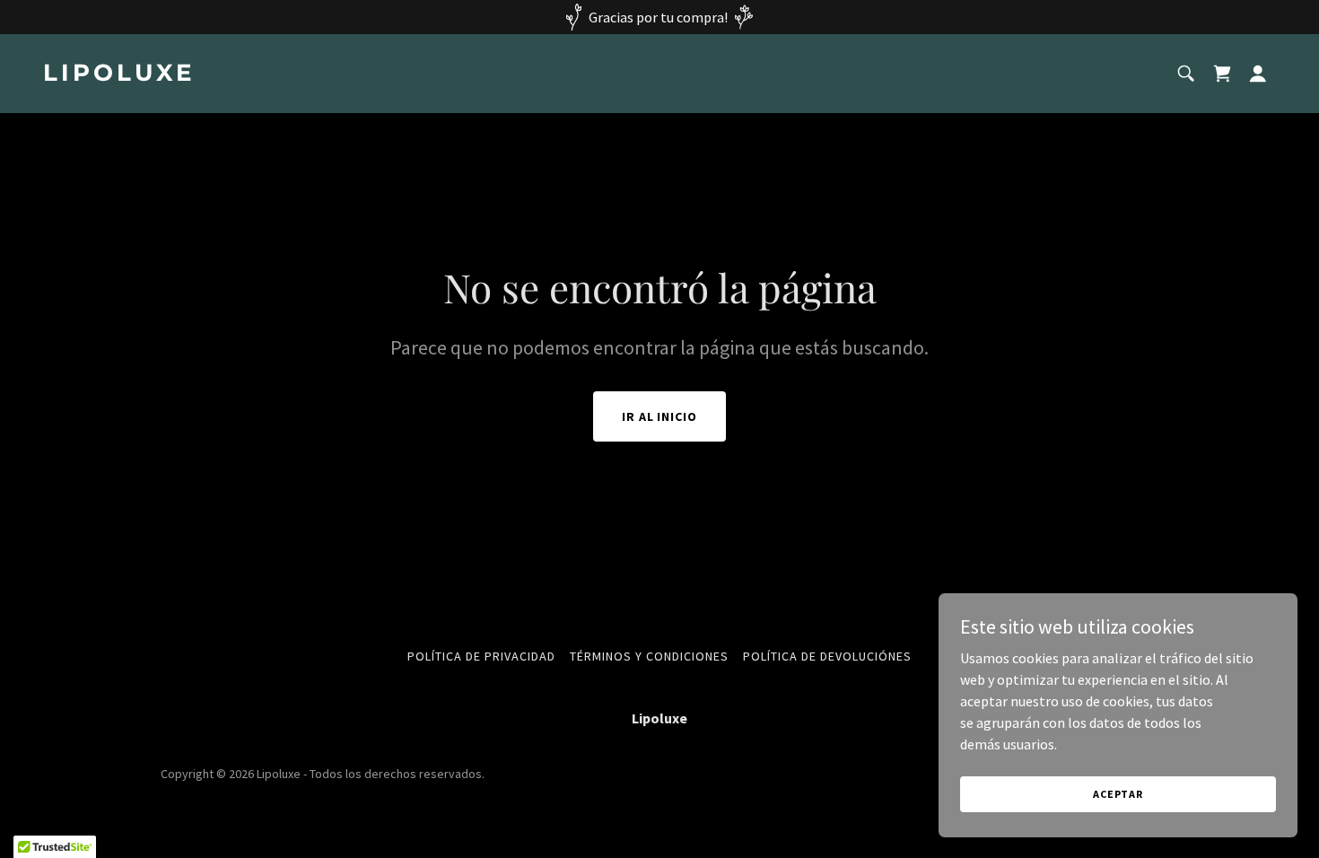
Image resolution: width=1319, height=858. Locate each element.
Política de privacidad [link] (481, 656)
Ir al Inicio (660, 416)
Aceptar (1118, 794)
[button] (1258, 74)
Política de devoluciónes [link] (827, 656)
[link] (344, 75)
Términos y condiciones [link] (649, 656)
